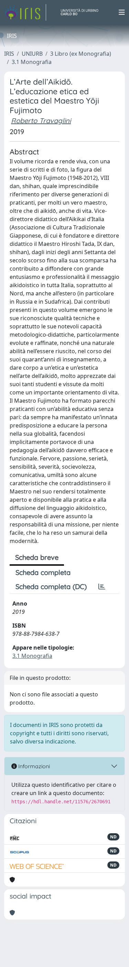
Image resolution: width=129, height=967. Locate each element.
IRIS (9, 53)
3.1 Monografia (32, 62)
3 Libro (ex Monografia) (80, 53)
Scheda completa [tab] (43, 572)
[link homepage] (25, 12)
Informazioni (33, 766)
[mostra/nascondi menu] (122, 12)
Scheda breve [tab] (36, 557)
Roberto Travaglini (41, 120)
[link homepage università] (82, 12)
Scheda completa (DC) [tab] (51, 586)
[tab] (102, 586)
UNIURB (32, 53)
